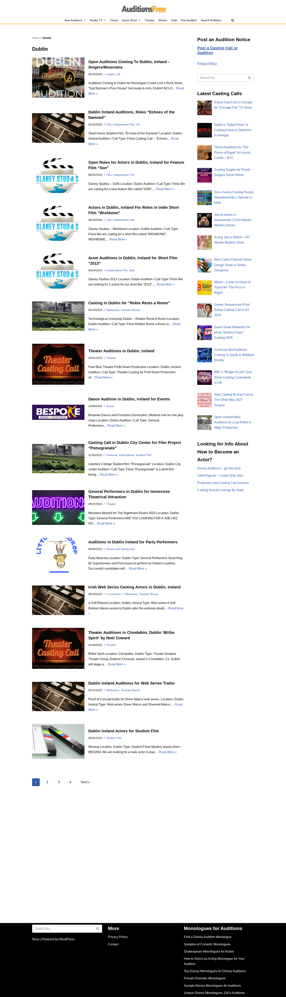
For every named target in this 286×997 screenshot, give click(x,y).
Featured (111, 455)
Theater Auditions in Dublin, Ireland (121, 351)
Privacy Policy (207, 63)
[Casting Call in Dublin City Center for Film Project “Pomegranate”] (58, 458)
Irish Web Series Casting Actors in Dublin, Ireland (134, 587)
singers (110, 74)
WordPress (67, 939)
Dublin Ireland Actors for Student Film (123, 731)
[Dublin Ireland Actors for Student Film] (58, 741)
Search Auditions (211, 20)
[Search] (232, 20)
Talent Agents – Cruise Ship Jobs (220, 475)
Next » (85, 782)
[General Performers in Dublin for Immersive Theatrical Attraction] (58, 507)
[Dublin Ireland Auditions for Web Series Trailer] (58, 696)
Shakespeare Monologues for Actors (209, 951)
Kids (132, 270)
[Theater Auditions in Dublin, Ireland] (58, 364)
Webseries (112, 309)
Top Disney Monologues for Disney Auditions (215, 971)
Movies (162, 20)
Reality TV (96, 20)
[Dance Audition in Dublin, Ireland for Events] (58, 412)
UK (118, 74)
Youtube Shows (130, 309)
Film (108, 124)
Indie (174, 20)
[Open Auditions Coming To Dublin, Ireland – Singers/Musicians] (58, 77)
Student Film (143, 455)
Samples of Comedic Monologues (207, 944)
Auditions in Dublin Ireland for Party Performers (132, 542)
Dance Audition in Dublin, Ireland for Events (129, 399)
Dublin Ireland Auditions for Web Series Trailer (131, 683)
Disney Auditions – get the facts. (219, 468)
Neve (35, 939)
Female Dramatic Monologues (204, 978)
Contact (113, 944)
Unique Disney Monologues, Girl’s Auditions (214, 992)
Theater (149, 20)
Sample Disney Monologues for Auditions (212, 985)
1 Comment (113, 594)
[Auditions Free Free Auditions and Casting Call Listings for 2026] (143, 8)
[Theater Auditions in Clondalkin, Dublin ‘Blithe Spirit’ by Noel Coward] (58, 648)
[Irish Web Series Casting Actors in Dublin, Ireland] (58, 600)
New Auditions (73, 20)
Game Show (129, 20)
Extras (114, 20)
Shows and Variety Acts (120, 549)
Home (35, 37)
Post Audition (189, 20)
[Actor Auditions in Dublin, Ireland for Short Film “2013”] (58, 271)
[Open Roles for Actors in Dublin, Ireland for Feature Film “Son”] (58, 175)
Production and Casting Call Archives (223, 483)
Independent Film (124, 124)
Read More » (165, 189)
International (126, 455)
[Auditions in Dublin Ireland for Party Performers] (58, 555)
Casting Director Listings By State (220, 490)
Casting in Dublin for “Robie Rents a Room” (129, 303)
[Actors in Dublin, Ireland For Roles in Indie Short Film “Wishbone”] (58, 223)
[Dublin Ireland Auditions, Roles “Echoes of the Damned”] (58, 128)
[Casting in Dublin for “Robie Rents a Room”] (58, 316)
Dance (110, 406)
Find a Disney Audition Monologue (208, 937)
